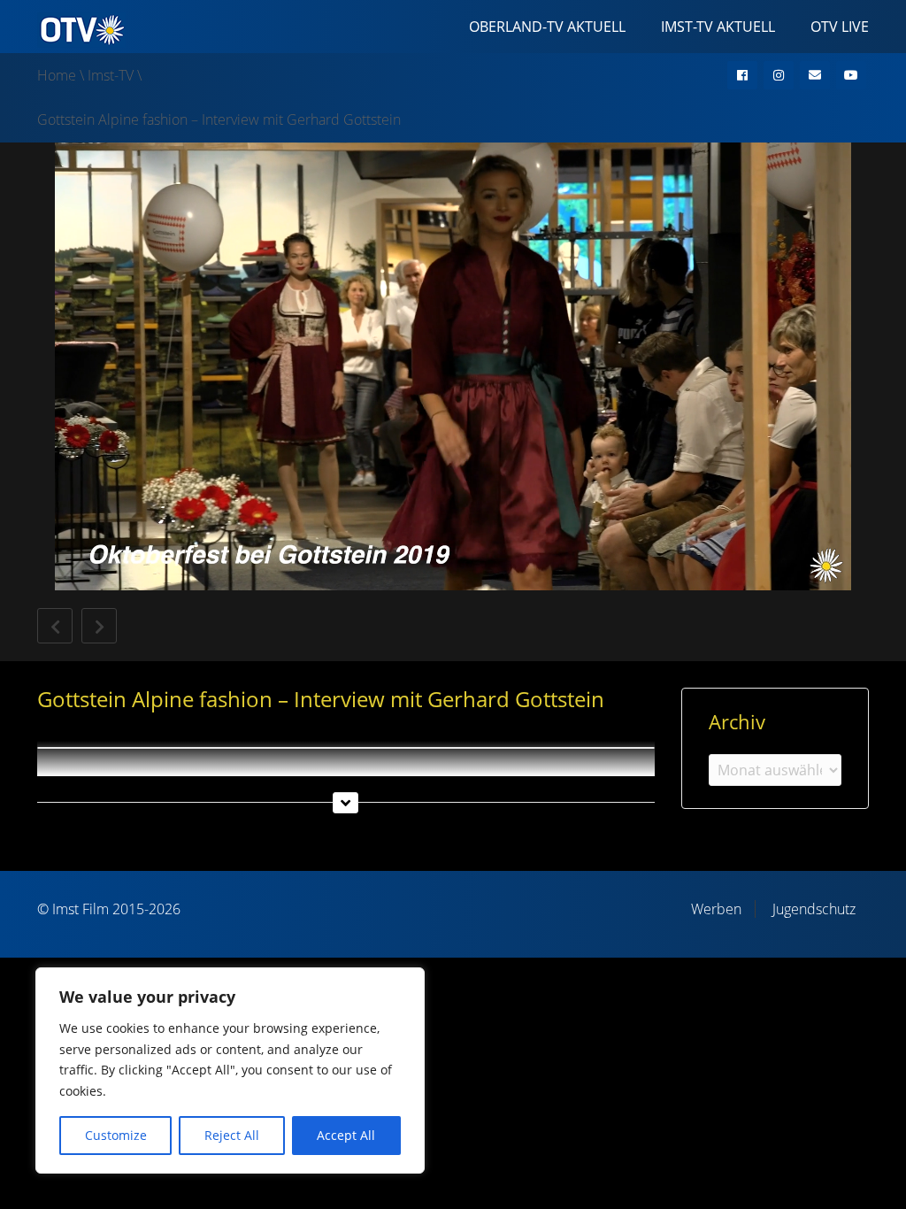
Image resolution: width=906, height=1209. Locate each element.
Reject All (231, 1135)
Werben (716, 909)
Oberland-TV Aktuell (547, 26)
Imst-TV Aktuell (718, 26)
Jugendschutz (814, 909)
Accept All (346, 1135)
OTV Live (839, 26)
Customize (116, 1135)
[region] (230, 1070)
